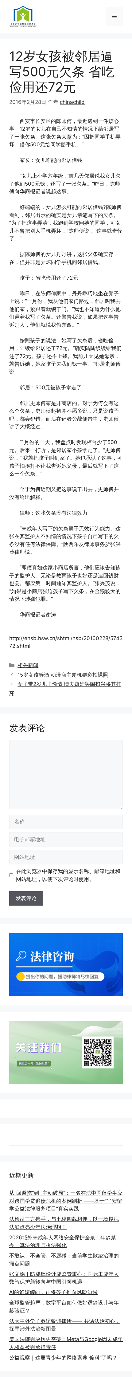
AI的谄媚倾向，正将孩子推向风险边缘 (53, 1292)
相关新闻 (27, 665)
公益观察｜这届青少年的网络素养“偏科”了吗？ (63, 1358)
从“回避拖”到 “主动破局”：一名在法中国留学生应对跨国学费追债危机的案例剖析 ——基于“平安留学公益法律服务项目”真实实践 (65, 1201)
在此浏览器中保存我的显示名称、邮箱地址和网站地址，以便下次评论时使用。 (68, 875)
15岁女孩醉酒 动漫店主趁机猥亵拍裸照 (62, 675)
